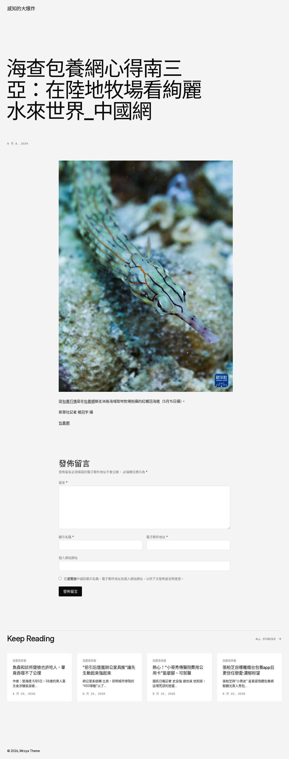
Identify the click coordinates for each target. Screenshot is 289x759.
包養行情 (69, 401)
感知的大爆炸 (21, 8)
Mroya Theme (30, 751)
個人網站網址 (68, 558)
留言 (63, 482)
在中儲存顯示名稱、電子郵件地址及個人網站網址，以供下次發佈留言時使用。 (124, 579)
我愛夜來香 (19, 660)
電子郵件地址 (157, 537)
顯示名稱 (66, 537)
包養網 (89, 401)
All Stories (265, 639)
